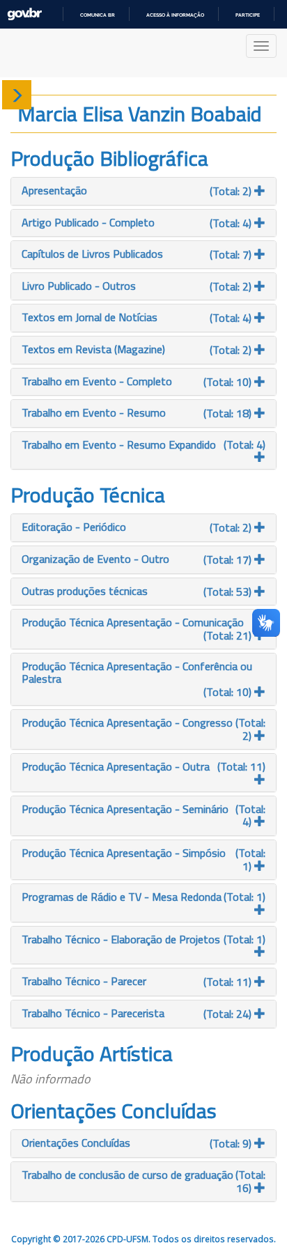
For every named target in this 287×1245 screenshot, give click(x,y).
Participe (247, 15)
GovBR (24, 14)
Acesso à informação (175, 15)
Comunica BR (97, 15)
